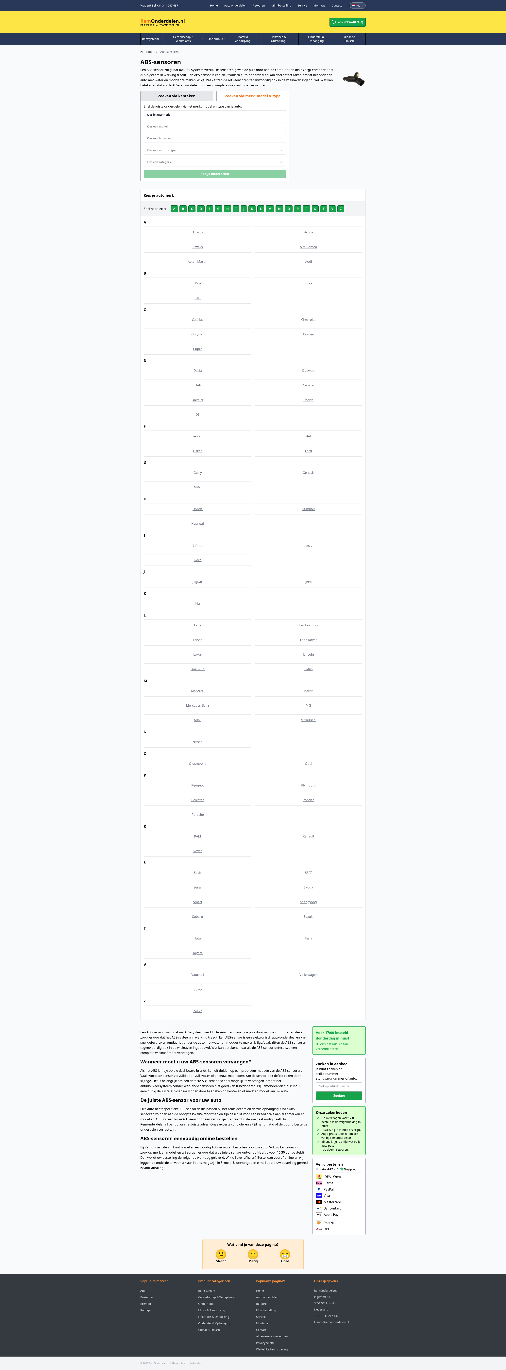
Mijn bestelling (281, 5)
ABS (142, 1291)
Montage (319, 5)
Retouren (259, 5)
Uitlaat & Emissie (209, 1330)
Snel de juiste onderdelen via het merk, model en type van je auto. (193, 106)
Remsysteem (206, 1291)
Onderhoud (206, 1304)
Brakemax (146, 1297)
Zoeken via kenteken (176, 95)
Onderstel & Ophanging (214, 1323)
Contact (337, 5)
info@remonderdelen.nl (333, 1322)
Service (302, 5)
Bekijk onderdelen (214, 174)
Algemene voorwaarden (272, 1336)
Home (214, 5)
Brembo (145, 1304)
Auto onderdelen (235, 5)
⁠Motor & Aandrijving (211, 1310)
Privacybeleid (265, 1343)
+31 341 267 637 (328, 1316)
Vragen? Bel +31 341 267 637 (159, 5)
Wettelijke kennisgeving (272, 1349)
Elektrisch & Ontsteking (213, 1317)
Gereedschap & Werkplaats (216, 1297)
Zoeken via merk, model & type (252, 95)
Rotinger (146, 1310)
